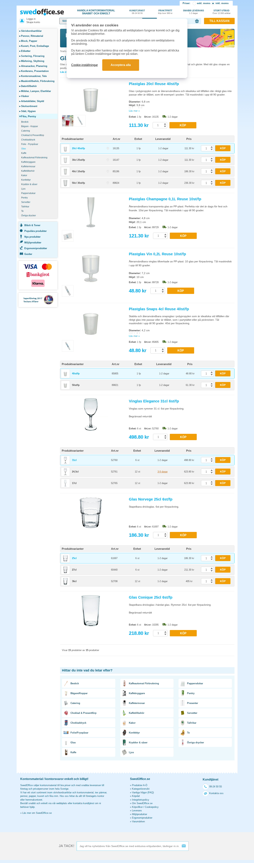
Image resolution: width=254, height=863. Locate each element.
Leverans (137, 810)
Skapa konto (33, 22)
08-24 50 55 (215, 786)
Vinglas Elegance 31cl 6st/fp (154, 401)
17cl (74, 483)
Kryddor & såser (29, 184)
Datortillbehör (28, 86)
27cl (74, 569)
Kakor (24, 175)
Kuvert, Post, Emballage (34, 46)
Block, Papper (28, 41)
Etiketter (24, 51)
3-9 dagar (162, 471)
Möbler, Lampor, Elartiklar (35, 91)
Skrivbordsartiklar (30, 31)
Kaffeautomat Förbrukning (34, 157)
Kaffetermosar (28, 166)
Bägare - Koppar (29, 126)
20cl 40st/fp (78, 148)
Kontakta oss (216, 793)
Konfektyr (26, 180)
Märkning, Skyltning (31, 61)
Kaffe (23, 153)
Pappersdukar (28, 193)
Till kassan (219, 20)
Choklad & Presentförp (32, 135)
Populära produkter (35, 231)
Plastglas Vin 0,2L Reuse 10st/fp (157, 254)
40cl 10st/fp (78, 171)
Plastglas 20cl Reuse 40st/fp (154, 84)
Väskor (24, 96)
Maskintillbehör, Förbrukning (36, 81)
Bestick (24, 122)
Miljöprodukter (32, 242)
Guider (28, 254)
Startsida (65, 51)
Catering (25, 130)
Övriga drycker (28, 215)
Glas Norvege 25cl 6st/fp (150, 499)
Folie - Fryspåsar (29, 144)
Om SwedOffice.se (142, 803)
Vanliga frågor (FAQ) (143, 792)
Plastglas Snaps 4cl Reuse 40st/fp (159, 309)
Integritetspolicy (140, 799)
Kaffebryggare (28, 162)
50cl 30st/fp (78, 183)
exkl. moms (203, 3)
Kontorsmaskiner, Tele (33, 76)
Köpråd (136, 796)
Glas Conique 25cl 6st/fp (150, 597)
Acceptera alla (121, 65)
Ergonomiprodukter (35, 248)
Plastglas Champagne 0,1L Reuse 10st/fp (165, 199)
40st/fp (76, 373)
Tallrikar (25, 206)
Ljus (23, 188)
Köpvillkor (137, 807)
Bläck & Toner (32, 225)
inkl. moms (222, 3)
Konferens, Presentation (34, 71)
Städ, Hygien (27, 111)
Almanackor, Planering (33, 66)
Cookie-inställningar (84, 65)
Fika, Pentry (27, 116)
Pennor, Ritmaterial (31, 36)
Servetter (25, 202)
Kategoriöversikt (140, 788)
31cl (74, 460)
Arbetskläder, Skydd (31, 101)
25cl (74, 558)
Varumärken (138, 821)
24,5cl (75, 471)
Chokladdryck (28, 139)
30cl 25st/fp (78, 159)
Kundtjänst (137, 11)
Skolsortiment (28, 106)
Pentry (24, 197)
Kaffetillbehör (28, 171)
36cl (74, 581)
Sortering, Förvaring (31, 56)
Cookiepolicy (152, 807)
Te (22, 211)
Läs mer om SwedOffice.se (37, 813)
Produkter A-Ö (139, 785)
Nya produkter (32, 236)
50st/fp (76, 385)
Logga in (31, 18)
